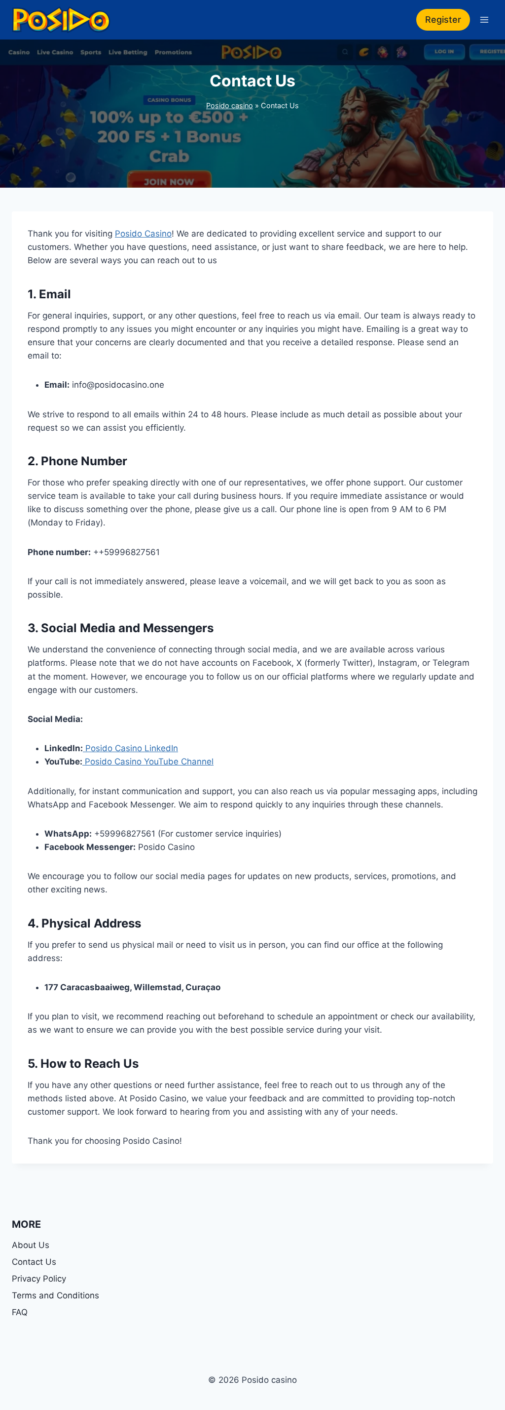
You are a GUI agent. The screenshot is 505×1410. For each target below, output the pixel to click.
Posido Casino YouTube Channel (148, 761)
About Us (30, 1245)
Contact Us (34, 1262)
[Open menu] (484, 19)
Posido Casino (143, 234)
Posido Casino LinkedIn (130, 748)
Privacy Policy (40, 1279)
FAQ (20, 1312)
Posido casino (229, 105)
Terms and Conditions (55, 1295)
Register (443, 19)
